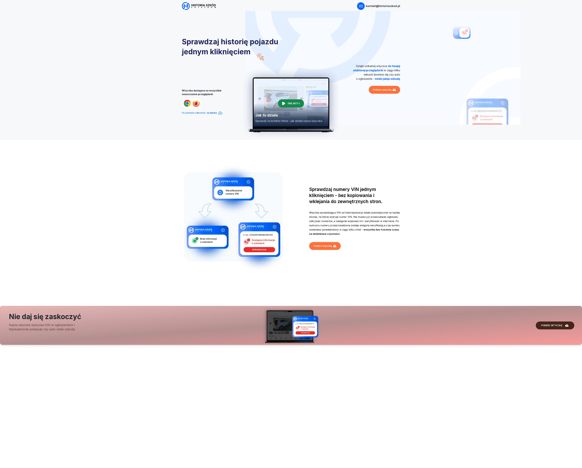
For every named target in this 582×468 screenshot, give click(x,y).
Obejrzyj (294, 103)
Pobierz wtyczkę (382, 89)
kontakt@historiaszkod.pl (383, 6)
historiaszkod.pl (354, 212)
